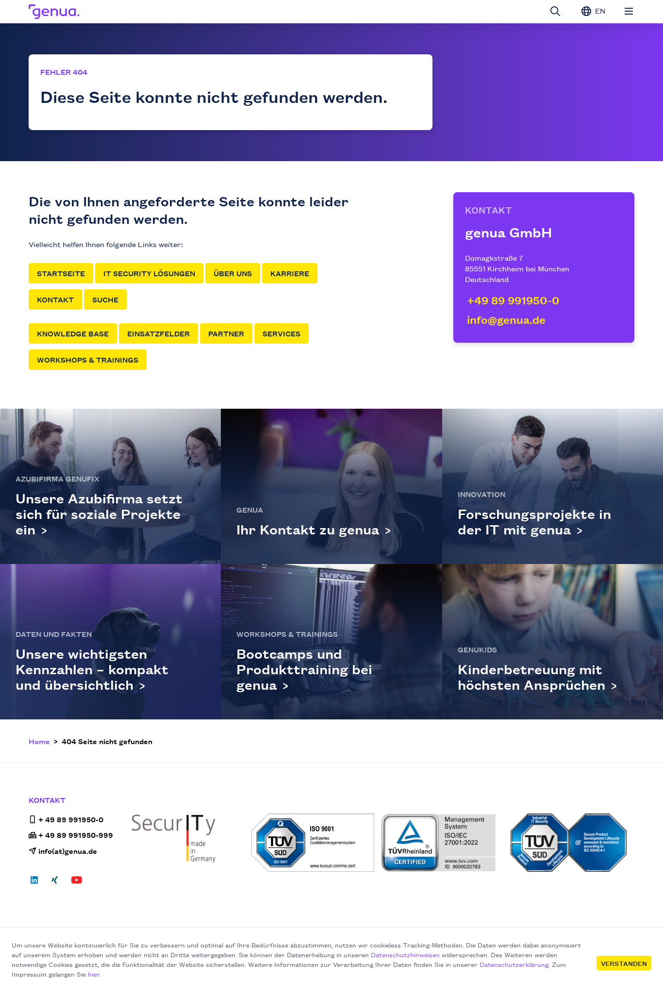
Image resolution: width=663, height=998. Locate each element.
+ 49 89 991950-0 (70, 819)
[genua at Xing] (55, 883)
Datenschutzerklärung (514, 964)
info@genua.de (506, 319)
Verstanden (624, 963)
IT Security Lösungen (149, 273)
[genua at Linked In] (37, 883)
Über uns (233, 273)
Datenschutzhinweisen (405, 954)
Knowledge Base (73, 333)
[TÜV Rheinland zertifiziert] (443, 843)
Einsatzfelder (158, 333)
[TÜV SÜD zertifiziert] (313, 843)
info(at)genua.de (67, 851)
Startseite (61, 273)
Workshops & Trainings (87, 359)
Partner (226, 333)
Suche (105, 299)
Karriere (289, 273)
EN (599, 10)
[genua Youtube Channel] (77, 883)
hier (93, 974)
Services (281, 333)
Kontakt (55, 299)
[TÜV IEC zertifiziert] (572, 843)
